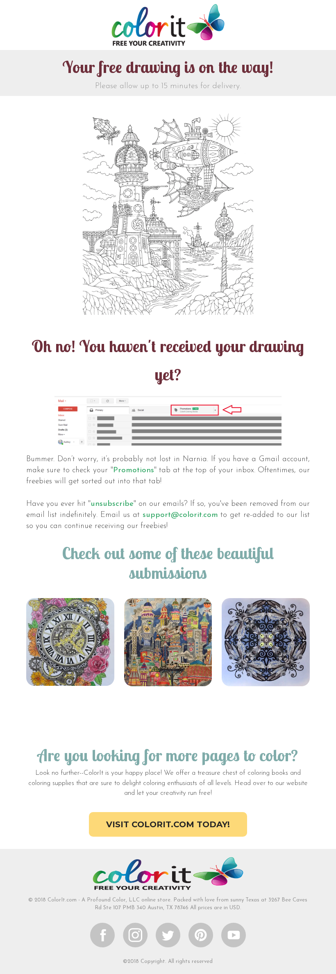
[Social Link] (102, 934)
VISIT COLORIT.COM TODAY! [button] (168, 824)
